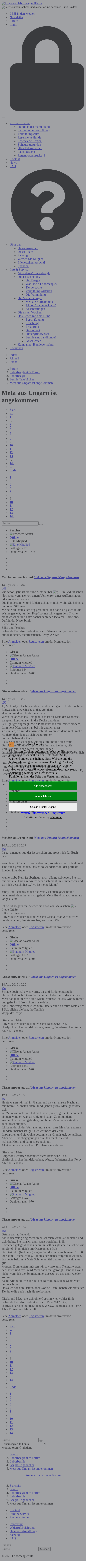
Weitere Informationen (35, 813)
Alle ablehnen (43, 796)
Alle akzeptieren (43, 785)
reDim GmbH (56, 817)
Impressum (58, 813)
